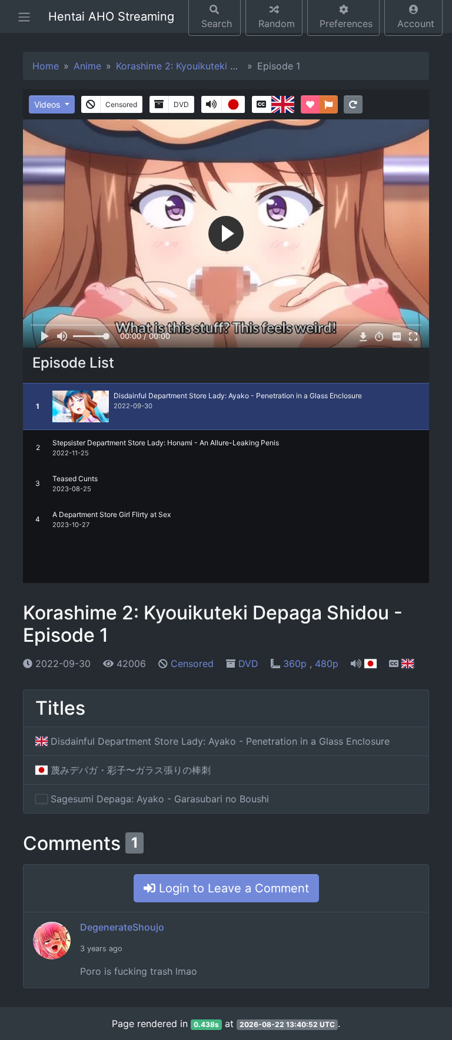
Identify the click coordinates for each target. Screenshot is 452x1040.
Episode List (73, 362)
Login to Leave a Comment (232, 888)
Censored (192, 663)
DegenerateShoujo (122, 927)
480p (326, 663)
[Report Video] (328, 104)
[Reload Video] (353, 104)
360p (296, 663)
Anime (87, 66)
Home (45, 66)
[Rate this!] (310, 104)
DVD (248, 663)
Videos (48, 104)
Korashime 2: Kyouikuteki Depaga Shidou (207, 66)
